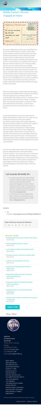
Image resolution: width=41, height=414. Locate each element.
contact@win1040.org (15, 354)
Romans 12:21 (21, 192)
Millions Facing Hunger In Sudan (17, 243)
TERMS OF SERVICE (32, 401)
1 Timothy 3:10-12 (19, 200)
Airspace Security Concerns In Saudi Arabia (20, 255)
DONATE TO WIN (12, 307)
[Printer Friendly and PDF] (11, 314)
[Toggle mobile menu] (37, 2)
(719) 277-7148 (11, 351)
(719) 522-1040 (13, 349)
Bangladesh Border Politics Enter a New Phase (21, 238)
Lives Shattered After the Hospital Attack (20, 249)
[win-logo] (13, 319)
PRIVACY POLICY (21, 401)
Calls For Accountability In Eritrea (17, 261)
